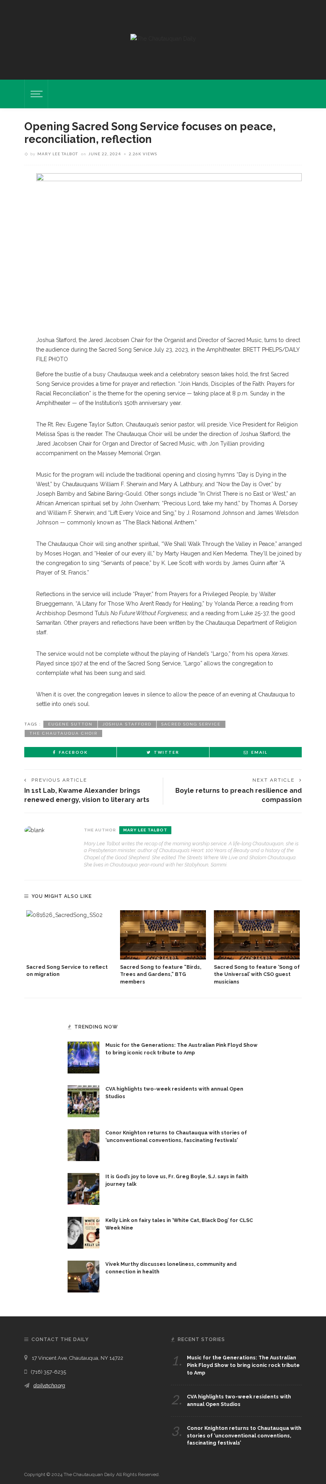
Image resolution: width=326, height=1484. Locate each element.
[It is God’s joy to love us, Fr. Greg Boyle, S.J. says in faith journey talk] (83, 1188)
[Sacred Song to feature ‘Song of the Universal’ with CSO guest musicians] (257, 934)
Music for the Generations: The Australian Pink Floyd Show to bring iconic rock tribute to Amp (243, 1365)
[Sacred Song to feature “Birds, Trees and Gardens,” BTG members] (163, 934)
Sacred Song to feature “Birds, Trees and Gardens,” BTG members (160, 974)
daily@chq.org (49, 1385)
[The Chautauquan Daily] (163, 38)
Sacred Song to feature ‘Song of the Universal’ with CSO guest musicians (257, 974)
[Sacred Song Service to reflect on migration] (69, 934)
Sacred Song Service (191, 724)
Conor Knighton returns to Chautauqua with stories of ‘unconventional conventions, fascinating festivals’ (244, 1435)
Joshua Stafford (127, 724)
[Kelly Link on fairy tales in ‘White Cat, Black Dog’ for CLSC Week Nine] (83, 1232)
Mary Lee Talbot (57, 153)
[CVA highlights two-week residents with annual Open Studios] (83, 1101)
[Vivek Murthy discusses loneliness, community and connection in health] (83, 1276)
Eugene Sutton (70, 724)
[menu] (35, 94)
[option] (69, 944)
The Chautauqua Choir (63, 733)
